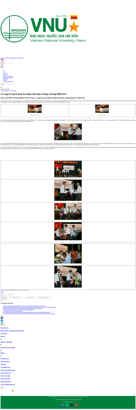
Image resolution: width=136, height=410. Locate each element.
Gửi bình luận (4, 299)
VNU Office (9, 58)
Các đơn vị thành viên (8, 81)
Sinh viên (5, 78)
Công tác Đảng (5, 361)
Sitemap (21, 58)
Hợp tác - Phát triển (6, 342)
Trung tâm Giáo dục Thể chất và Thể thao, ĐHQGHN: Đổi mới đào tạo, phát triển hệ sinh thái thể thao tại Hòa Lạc (29, 313)
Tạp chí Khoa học (6, 373)
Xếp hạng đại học (6, 381)
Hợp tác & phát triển (8, 77)
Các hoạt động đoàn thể (8, 384)
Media (2, 353)
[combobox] (2, 60)
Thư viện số (3, 58)
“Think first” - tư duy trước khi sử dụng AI (13, 311)
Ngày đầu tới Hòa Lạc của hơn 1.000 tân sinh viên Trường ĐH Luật (18, 309)
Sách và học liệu (5, 376)
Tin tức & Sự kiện (5, 90)
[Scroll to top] (2, 388)
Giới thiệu (5, 73)
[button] (68, 318)
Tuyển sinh (4, 333)
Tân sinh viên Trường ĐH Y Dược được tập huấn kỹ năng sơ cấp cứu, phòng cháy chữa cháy (24, 306)
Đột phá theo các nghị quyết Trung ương (12, 330)
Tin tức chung (13, 90)
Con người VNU (5, 367)
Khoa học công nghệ (8, 76)
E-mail (13, 58)
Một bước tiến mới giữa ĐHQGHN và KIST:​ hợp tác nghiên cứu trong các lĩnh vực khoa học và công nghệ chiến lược (30, 307)
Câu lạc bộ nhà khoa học (8, 370)
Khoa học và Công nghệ (8, 347)
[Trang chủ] (43, 56)
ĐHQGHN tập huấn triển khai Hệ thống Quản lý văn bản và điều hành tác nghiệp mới (22, 308)
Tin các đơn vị (5, 358)
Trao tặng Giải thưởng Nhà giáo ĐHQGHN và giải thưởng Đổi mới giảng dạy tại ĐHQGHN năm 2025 (26, 312)
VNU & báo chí (5, 378)
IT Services (17, 58)
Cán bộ (5, 80)
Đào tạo (5, 75)
